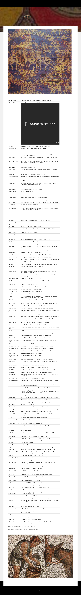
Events (53, 3)
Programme (58, 3)
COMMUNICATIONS (27, 3)
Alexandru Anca (12, 167)
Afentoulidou (13, 100)
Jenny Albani (11, 146)
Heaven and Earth (24, 151)
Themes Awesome (43, 590)
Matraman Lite (36, 590)
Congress (48, 3)
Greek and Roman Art (25, 180)
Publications (34, 3)
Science (64, 3)
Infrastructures (41, 3)
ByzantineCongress (10, 3)
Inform (74, 3)
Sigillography (69, 3)
